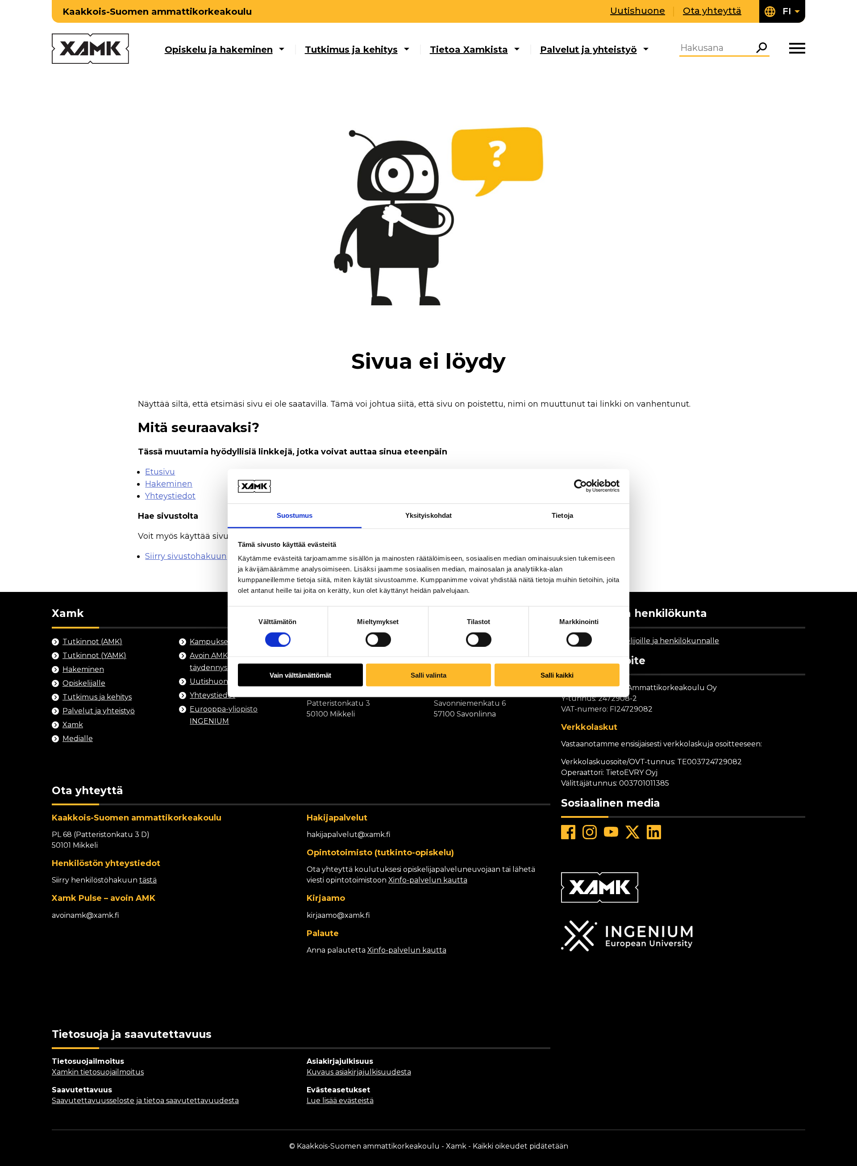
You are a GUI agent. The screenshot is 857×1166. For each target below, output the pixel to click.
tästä (148, 880)
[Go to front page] (90, 49)
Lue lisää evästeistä (340, 1100)
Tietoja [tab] (562, 515)
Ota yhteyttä (712, 10)
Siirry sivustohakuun (186, 556)
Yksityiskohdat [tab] (428, 515)
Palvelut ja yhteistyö (588, 49)
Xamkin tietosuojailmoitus (98, 1072)
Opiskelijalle (83, 683)
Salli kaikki (557, 675)
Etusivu (160, 472)
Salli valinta (428, 675)
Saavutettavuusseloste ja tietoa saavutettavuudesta (145, 1100)
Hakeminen (168, 484)
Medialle (77, 738)
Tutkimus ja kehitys (351, 49)
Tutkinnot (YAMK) (94, 655)
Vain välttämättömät (300, 675)
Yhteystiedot (170, 496)
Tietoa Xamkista (469, 49)
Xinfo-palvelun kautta (427, 880)
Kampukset (210, 641)
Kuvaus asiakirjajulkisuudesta (359, 1072)
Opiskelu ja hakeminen (219, 49)
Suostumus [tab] (295, 515)
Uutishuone (637, 10)
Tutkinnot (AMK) (92, 641)
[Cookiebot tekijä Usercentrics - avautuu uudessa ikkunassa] (580, 486)
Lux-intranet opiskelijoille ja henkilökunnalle (640, 641)
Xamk (72, 724)
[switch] (378, 639)
